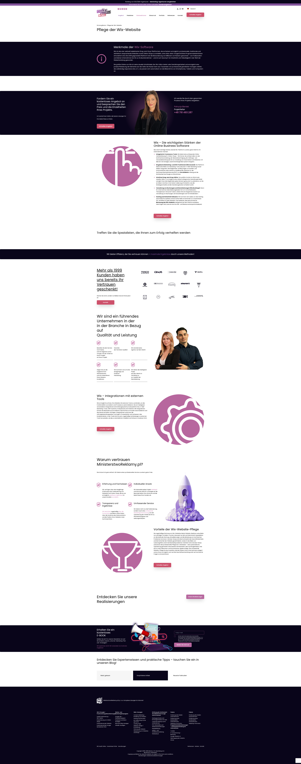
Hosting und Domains (139, 718)
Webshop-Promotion (176, 723)
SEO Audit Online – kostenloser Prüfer (107, 746)
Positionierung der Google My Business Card (104, 726)
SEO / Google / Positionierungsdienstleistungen (106, 713)
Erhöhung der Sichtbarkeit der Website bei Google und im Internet (159, 713)
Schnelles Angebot (195, 15)
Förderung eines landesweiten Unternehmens (174, 720)
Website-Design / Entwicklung (138, 726)
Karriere (197, 746)
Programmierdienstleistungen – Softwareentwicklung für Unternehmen (179, 726)
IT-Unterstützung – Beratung (175, 733)
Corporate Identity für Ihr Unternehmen (159, 722)
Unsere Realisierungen (195, 597)
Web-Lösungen (138, 712)
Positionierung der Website (104, 723)
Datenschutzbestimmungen (155, 755)
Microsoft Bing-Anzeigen (122, 723)
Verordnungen (122, 746)
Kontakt (180, 15)
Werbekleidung (156, 728)
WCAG (172, 740)
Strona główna (101, 25)
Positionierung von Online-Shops (104, 720)
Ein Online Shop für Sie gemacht (140, 721)
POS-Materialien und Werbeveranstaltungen (158, 725)
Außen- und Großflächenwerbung (158, 731)
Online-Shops (172, 156)
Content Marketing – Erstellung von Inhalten (140, 715)
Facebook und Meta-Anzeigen (121, 720)
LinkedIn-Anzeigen (120, 725)
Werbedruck (155, 734)
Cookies (172, 731)
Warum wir (152, 15)
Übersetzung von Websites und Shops (141, 731)
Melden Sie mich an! (183, 645)
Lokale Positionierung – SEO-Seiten (103, 717)
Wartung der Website (139, 729)
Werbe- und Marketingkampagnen (121, 713)
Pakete (172, 712)
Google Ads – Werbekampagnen (120, 717)
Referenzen (171, 15)
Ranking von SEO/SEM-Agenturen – (150, 2)
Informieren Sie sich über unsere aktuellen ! (150, 4)
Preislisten (130, 15)
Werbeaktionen (141, 15)
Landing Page (137, 724)
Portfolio (161, 15)
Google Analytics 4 (175, 736)
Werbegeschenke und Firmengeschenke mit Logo (159, 718)
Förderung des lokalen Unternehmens (176, 715)
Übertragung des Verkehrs (177, 738)
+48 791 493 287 (183, 112)
